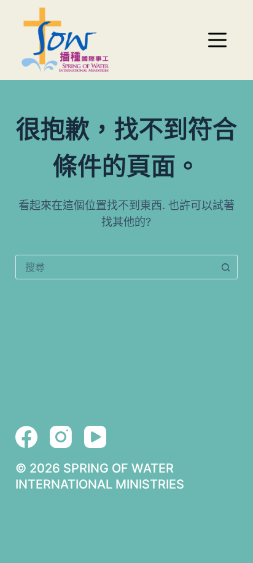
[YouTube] (95, 437)
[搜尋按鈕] (225, 267)
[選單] (217, 40)
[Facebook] (26, 437)
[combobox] (115, 267)
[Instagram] (61, 437)
